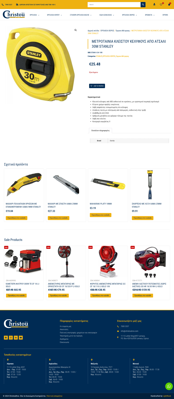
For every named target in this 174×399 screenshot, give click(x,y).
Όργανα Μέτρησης (123, 31)
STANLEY (99, 56)
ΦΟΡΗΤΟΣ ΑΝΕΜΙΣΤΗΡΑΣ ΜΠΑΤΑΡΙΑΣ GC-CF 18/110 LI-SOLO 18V (108, 285)
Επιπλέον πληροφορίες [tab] (100, 130)
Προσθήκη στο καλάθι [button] (17, 218)
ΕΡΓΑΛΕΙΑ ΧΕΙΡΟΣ (107, 31)
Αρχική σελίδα (93, 31)
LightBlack (167, 396)
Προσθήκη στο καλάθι (16, 295)
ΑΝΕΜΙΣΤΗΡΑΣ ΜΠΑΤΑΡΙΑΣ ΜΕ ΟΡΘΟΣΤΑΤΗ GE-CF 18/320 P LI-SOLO (64, 285)
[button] (76, 30)
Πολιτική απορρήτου (54, 396)
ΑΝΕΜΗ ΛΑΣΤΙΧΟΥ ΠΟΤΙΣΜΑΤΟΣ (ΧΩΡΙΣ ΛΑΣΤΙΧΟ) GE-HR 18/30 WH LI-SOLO (149, 285)
